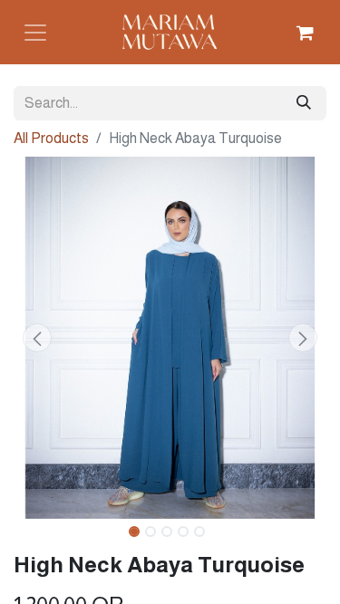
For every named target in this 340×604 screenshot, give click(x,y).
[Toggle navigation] (35, 32)
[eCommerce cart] (304, 32)
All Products (51, 138)
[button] (37, 337)
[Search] (303, 103)
